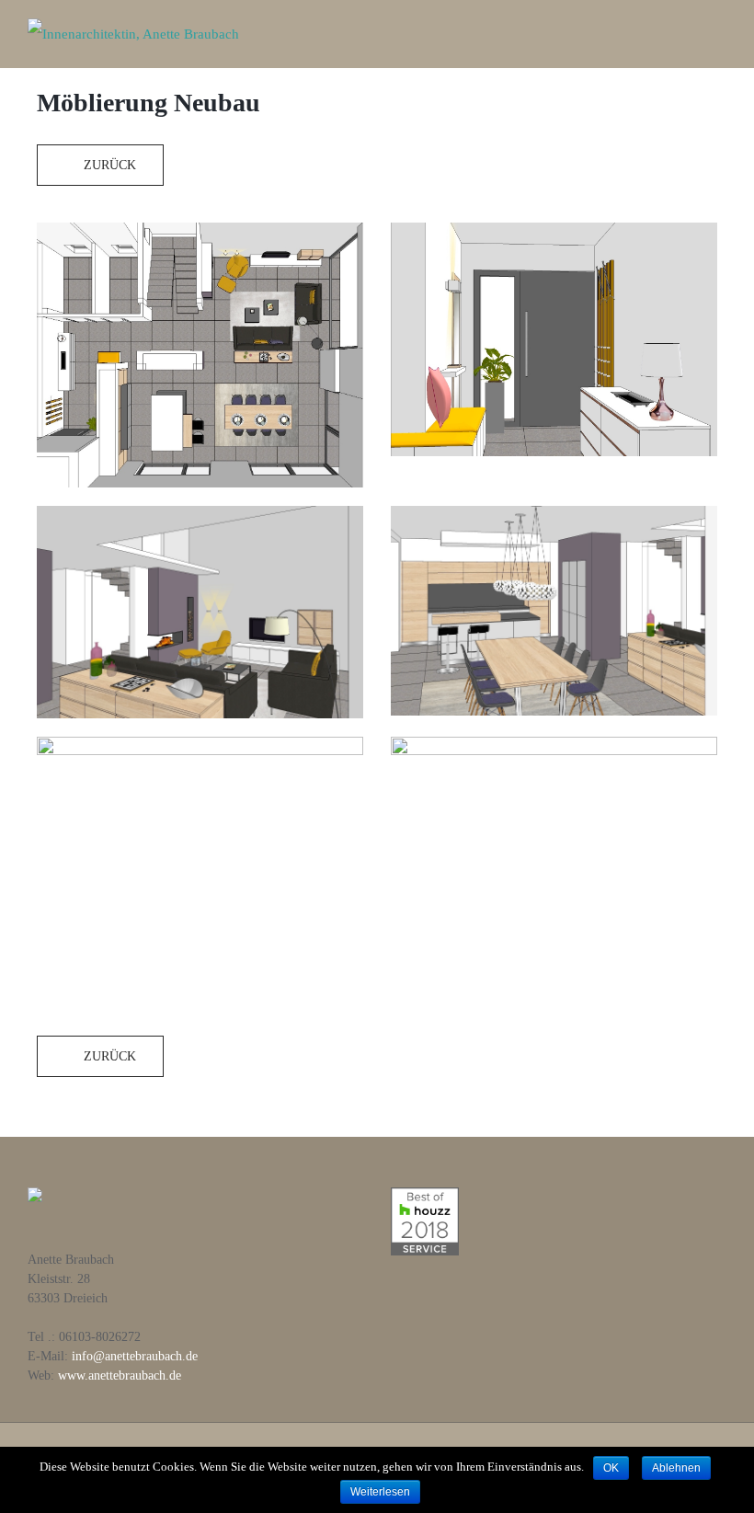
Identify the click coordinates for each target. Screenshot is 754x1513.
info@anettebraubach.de (135, 1356)
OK (611, 1467)
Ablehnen (676, 1467)
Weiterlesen (380, 1491)
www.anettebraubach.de (119, 1375)
